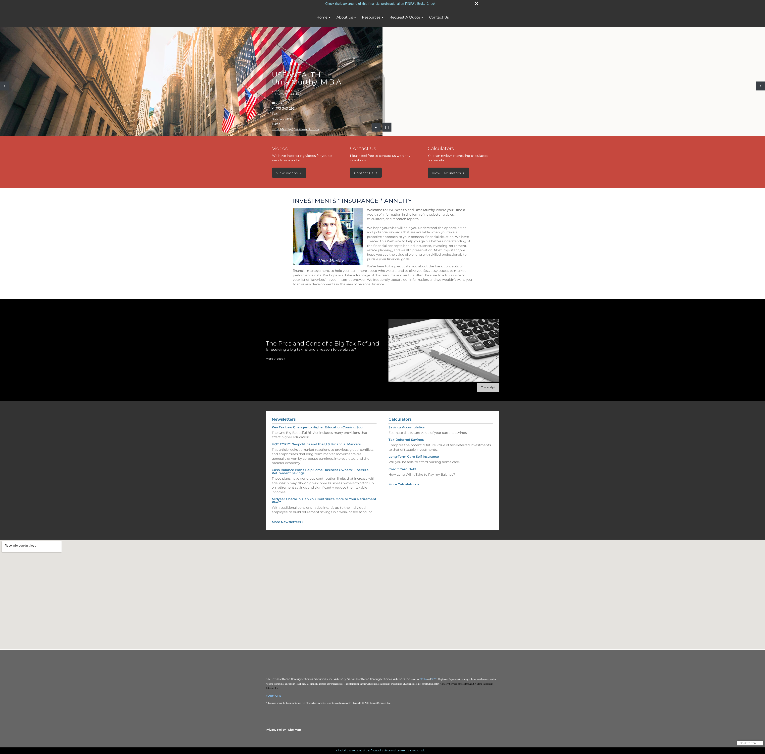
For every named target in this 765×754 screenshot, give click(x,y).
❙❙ (387, 127)
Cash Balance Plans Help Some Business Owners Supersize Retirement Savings (320, 471)
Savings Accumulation (406, 427)
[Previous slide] (4, 85)
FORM (270, 695)
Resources (371, 17)
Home (322, 17)
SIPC (433, 679)
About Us (344, 17)
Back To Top (748, 742)
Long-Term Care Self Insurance (413, 456)
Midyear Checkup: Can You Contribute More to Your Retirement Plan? (324, 500)
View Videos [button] (287, 173)
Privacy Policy (276, 729)
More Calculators (403, 484)
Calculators (400, 419)
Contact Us (439, 17)
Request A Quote (404, 17)
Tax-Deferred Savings (406, 440)
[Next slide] (760, 85)
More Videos (275, 358)
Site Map (294, 729)
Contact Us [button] (364, 173)
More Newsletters (287, 522)
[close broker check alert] (476, 3)
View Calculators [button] (446, 173)
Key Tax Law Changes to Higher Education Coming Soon (318, 427)
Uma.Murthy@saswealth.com (295, 129)
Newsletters (284, 419)
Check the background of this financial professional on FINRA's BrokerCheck (380, 4)
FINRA (423, 679)
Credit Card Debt (402, 469)
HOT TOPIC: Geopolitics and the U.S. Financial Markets (316, 444)
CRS (278, 695)
